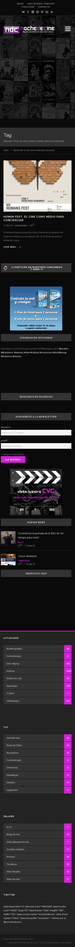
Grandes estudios (15, 849)
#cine (27, 352)
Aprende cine (13, 737)
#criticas (34, 352)
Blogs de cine (13, 834)
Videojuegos (13, 700)
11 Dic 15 (7, 225)
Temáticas (24, 560)
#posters (64, 348)
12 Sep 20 (30, 545)
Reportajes (12, 685)
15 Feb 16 (30, 564)
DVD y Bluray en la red (18, 841)
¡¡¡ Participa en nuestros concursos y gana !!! (36, 268)
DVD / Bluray (13, 663)
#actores (19, 352)
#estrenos (6, 356)
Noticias (11, 671)
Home (5, 150)
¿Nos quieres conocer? (41, 3)
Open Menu (68, 28)
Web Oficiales (13, 871)
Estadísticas (12, 775)
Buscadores (12, 752)
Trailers (10, 693)
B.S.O (20, 542)
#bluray (62, 352)
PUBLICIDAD (28, 7)
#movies (16, 356)
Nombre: (6, 427)
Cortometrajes (14, 656)
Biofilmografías (14, 648)
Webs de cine (13, 879)
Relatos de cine (14, 678)
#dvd (55, 352)
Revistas (11, 856)
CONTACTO (44, 7)
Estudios (11, 782)
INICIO (20, 3)
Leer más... (10, 247)
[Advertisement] (37, 81)
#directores (7, 352)
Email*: (5, 440)
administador (21, 225)
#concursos (46, 352)
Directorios (12, 767)
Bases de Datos (14, 745)
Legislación (12, 790)
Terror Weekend (27, 556)
